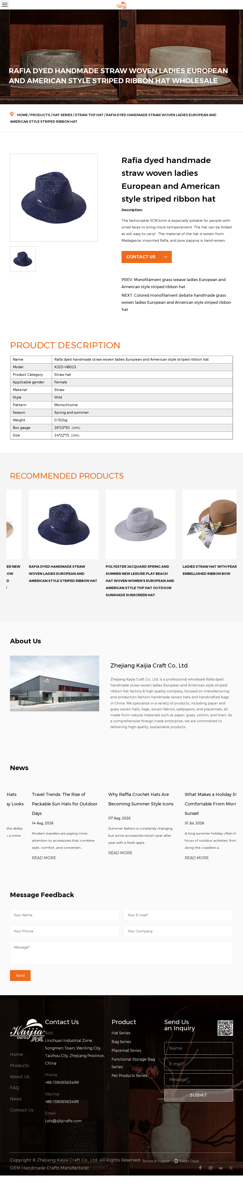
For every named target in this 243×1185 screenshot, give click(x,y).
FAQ (14, 1087)
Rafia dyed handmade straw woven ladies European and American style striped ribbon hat (44, 573)
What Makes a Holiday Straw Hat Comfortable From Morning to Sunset (197, 804)
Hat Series (62, 115)
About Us (19, 1076)
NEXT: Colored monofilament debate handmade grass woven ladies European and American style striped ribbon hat (176, 302)
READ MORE (22, 858)
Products (40, 115)
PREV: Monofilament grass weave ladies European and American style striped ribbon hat (174, 283)
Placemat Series (126, 1050)
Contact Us (21, 1110)
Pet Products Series (129, 1075)
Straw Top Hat (89, 115)
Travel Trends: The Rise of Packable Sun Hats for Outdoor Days (43, 804)
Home (22, 115)
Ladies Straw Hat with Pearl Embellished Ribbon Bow (192, 570)
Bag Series (121, 1042)
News (16, 1099)
